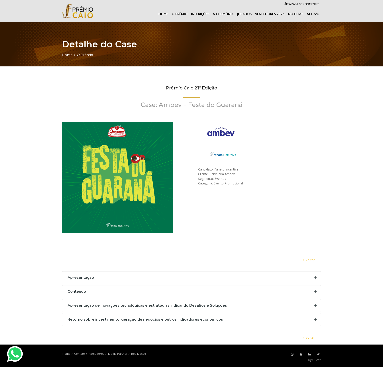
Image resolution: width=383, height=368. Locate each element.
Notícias (295, 14)
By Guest (314, 360)
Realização (138, 354)
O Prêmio (180, 14)
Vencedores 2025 (270, 14)
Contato (79, 354)
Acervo (313, 14)
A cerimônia (223, 14)
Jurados (244, 14)
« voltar (309, 260)
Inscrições (200, 14)
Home (163, 14)
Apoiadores (96, 354)
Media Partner (117, 354)
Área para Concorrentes (301, 4)
